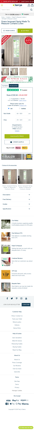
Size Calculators (17, 338)
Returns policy (17, 322)
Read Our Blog (17, 350)
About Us (17, 359)
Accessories (14, 86)
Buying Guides (17, 347)
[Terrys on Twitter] (12, 299)
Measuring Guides (17, 344)
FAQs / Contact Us (17, 316)
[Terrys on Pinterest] (17, 299)
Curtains (5, 86)
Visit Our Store (17, 369)
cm (11, 109)
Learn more (22, 100)
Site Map (17, 381)
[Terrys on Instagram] (21, 299)
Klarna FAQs (17, 328)
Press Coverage (17, 362)
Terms (17, 384)
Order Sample (10, 31)
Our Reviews (17, 366)
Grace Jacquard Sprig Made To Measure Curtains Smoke (25, 187)
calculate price (17, 136)
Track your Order (17, 319)
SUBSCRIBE (26, 304)
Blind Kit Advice (17, 341)
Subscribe (17, 372)
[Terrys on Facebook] (7, 299)
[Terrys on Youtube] (26, 299)
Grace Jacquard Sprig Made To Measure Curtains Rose (10, 187)
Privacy (17, 387)
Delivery (17, 325)
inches (23, 109)
